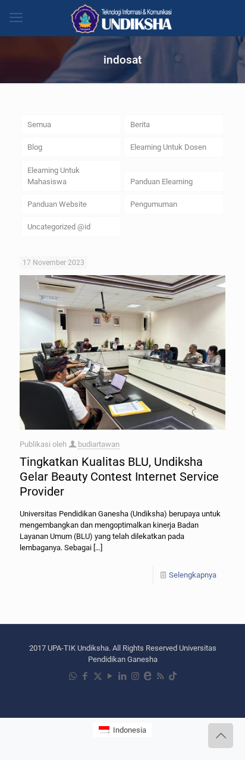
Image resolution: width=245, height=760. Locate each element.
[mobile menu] (16, 18)
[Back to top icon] (220, 735)
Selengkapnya (192, 574)
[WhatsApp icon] (72, 676)
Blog (34, 147)
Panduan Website (57, 204)
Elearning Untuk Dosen (168, 147)
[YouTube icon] (110, 676)
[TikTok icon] (172, 676)
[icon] (147, 676)
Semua (39, 124)
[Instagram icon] (135, 676)
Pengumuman (153, 204)
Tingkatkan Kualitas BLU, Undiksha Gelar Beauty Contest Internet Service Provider (119, 477)
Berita (140, 124)
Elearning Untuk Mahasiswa (53, 176)
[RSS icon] (160, 676)
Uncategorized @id (58, 226)
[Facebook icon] (85, 676)
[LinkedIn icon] (122, 676)
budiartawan (99, 444)
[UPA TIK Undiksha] (122, 18)
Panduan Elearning (161, 181)
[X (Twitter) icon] (97, 676)
